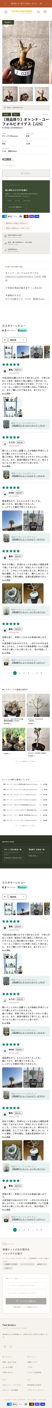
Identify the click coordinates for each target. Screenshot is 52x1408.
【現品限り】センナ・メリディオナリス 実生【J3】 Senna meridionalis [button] (29, 612)
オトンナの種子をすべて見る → (26, 826)
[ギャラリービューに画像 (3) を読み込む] (42, 94)
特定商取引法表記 (34, 1385)
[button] (6, 12)
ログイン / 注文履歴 (10, 1390)
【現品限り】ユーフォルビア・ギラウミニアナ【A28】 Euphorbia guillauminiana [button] (29, 539)
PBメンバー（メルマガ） (12, 1385)
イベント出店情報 (34, 1372)
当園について (32, 1362)
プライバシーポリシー (36, 1390)
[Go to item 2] (23, 352)
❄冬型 (6, 114)
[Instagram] (5, 1346)
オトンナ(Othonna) (10, 136)
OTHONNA (46, 114)
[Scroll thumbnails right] (47, 352)
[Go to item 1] (9, 352)
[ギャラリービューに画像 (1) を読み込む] (10, 94)
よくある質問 (8, 1367)
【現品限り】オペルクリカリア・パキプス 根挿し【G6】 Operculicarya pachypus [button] (29, 425)
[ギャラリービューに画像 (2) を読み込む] (26, 94)
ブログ (29, 1367)
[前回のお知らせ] (5, 3)
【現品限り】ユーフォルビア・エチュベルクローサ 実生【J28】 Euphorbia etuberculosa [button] (28, 662)
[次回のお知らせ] (47, 3)
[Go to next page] (42, 673)
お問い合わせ (8, 1372)
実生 (16, 114)
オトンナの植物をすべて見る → (26, 761)
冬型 (27, 136)
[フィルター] (4, 340)
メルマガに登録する (16, 207)
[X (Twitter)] (11, 1346)
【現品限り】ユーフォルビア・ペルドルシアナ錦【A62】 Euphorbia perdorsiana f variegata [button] (29, 476)
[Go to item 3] (36, 352)
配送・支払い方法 (9, 1362)
